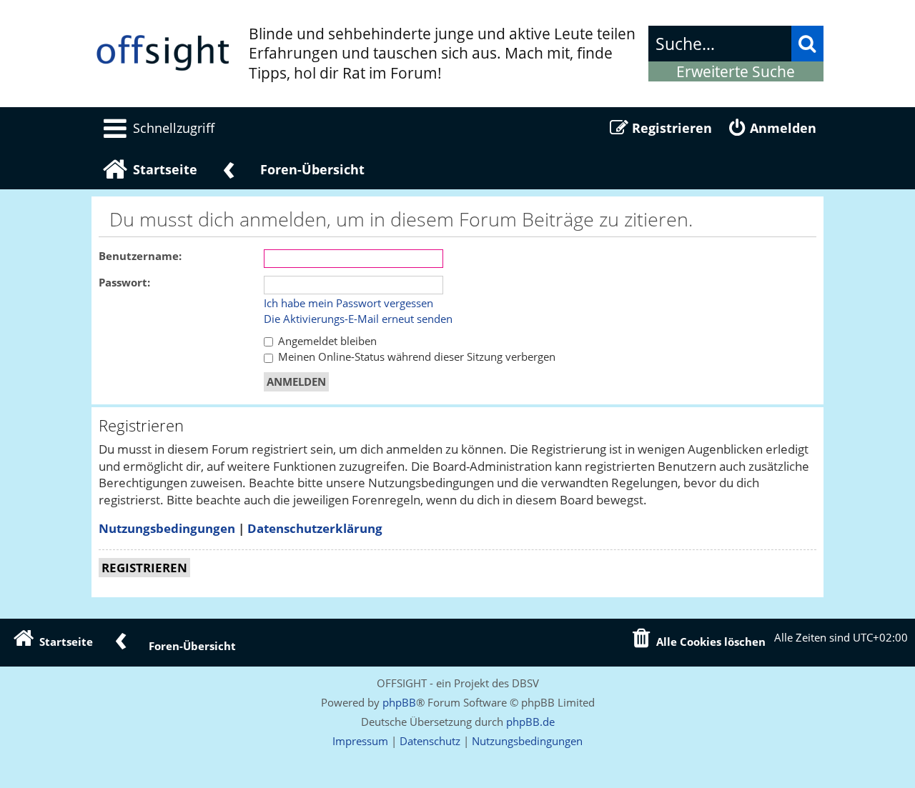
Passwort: (124, 282)
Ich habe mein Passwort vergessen (348, 303)
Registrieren (144, 567)
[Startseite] (163, 53)
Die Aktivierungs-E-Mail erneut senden (358, 319)
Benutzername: (140, 256)
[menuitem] (157, 128)
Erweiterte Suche (735, 71)
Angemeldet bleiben (326, 341)
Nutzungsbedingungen (167, 528)
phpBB (399, 702)
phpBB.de (530, 721)
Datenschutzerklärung (314, 528)
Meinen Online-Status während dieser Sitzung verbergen (415, 356)
